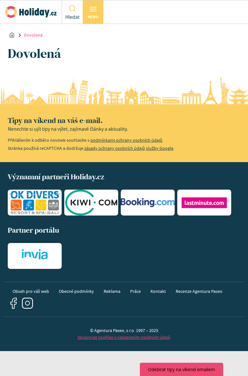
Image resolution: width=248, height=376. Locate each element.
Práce (135, 291)
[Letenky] (91, 203)
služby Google (159, 148)
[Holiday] (31, 12)
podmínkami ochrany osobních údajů (126, 140)
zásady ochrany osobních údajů (114, 148)
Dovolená (33, 35)
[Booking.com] (148, 203)
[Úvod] (12, 34)
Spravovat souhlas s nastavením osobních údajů (124, 337)
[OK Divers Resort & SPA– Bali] (35, 203)
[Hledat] (72, 8)
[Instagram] (27, 303)
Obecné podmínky (76, 291)
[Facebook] (13, 303)
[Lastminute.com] (204, 203)
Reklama (112, 291)
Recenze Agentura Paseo (199, 291)
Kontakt (158, 291)
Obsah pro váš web (31, 291)
